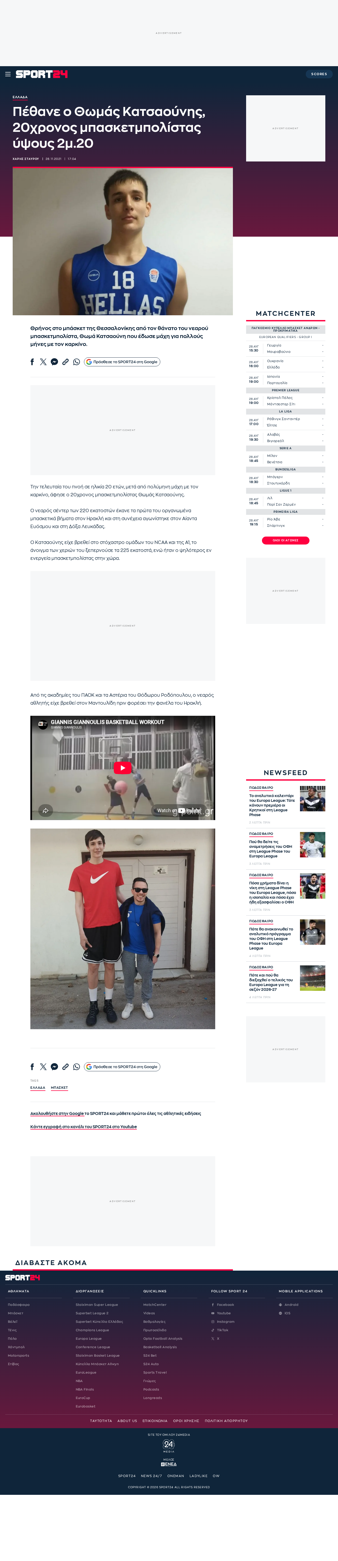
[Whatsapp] (76, 362)
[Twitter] (43, 362)
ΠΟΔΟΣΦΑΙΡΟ (261, 787)
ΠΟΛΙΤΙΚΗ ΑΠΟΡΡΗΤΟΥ (226, 1421)
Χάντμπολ (16, 1347)
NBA (79, 1381)
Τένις (12, 1330)
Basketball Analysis (160, 1347)
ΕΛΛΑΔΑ (37, 1087)
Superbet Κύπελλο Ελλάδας (99, 1321)
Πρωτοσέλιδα (154, 1330)
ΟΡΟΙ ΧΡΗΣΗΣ (186, 1421)
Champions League (92, 1330)
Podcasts (151, 1389)
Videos (149, 1313)
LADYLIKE (199, 1476)
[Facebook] (32, 362)
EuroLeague (86, 1372)
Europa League (89, 1338)
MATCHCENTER (286, 313)
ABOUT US (127, 1421)
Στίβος (13, 1364)
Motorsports (18, 1355)
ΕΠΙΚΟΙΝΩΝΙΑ (155, 1421)
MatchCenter (154, 1304)
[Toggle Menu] (8, 74)
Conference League (93, 1347)
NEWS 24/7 (151, 1476)
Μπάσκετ (59, 1087)
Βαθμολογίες (154, 1321)
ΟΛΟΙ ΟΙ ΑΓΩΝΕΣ (286, 540)
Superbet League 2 (92, 1313)
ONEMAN (175, 1476)
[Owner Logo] (169, 1445)
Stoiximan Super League (97, 1304)
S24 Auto (151, 1364)
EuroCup (83, 1398)
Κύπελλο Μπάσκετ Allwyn (97, 1364)
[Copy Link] (65, 362)
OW (216, 1476)
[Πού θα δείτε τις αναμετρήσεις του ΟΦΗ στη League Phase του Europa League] (312, 844)
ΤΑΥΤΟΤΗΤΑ (101, 1421)
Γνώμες (149, 1381)
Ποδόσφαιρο (19, 1304)
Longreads (152, 1398)
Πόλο (12, 1338)
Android (291, 1304)
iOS (287, 1313)
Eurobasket (86, 1406)
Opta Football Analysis (162, 1338)
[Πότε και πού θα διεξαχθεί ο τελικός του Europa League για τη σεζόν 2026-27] (312, 978)
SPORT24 (127, 1476)
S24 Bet (150, 1355)
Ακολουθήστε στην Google (57, 1114)
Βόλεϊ (12, 1321)
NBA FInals (85, 1389)
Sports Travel (155, 1372)
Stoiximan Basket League (98, 1355)
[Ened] (169, 1463)
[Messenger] (54, 362)
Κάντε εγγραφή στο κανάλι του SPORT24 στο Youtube (83, 1127)
